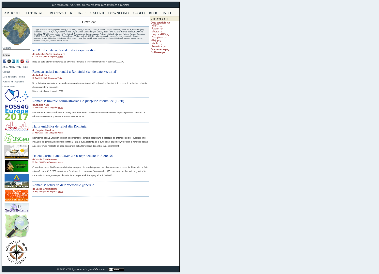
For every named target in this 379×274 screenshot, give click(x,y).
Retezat (132, 34)
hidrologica (61, 38)
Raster (155, 28)
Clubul (94, 29)
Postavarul (117, 34)
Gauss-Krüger (71, 32)
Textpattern (18, 81)
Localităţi (38, 34)
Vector (60, 57)
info (167, 12)
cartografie (114, 36)
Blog (154, 12)
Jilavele (124, 32)
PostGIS (108, 34)
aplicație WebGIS (88, 36)
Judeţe (130, 32)
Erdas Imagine (138, 29)
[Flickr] (27, 62)
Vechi (155, 43)
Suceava (52, 36)
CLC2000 (71, 29)
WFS (25, 66)
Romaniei (140, 34)
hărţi (69, 38)
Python (126, 34)
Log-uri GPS (159, 34)
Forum (22, 76)
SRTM (37, 36)
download (118, 12)
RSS (5, 66)
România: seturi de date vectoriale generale (63, 184)
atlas (97, 36)
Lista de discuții (10, 76)
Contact (6, 71)
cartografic (104, 36)
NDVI (63, 34)
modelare (101, 38)
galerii (97, 12)
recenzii (58, 12)
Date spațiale (158, 22)
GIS (50, 32)
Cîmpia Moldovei (113, 29)
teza (47, 40)
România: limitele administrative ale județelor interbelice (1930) (78, 100)
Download (89, 21)
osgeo (139, 12)
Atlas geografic (54, 29)
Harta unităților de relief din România (59, 126)
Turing (77, 36)
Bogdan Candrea (45, 129)
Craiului (101, 29)
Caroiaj (79, 29)
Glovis (99, 32)
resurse (78, 12)
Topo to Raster (67, 36)
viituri (65, 40)
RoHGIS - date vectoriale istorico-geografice (64, 50)
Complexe (157, 37)
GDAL (45, 32)
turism (53, 40)
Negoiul (70, 34)
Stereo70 (44, 36)
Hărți (111, 32)
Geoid (80, 32)
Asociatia (43, 29)
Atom (11, 66)
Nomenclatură (79, 34)
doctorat (37, 38)
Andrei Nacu (42, 75)
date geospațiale (125, 36)
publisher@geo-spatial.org (50, 53)
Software (156, 52)
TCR (58, 36)
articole (13, 12)
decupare (136, 36)
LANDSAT (138, 32)
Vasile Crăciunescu (46, 159)
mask (95, 38)
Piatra (102, 34)
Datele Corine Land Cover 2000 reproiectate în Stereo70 (72, 155)
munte (133, 38)
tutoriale (36, 12)
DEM (123, 29)
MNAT (45, 34)
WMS (18, 66)
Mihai (57, 34)
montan (127, 38)
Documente (158, 49)
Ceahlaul (86, 29)
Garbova (61, 32)
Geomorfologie (90, 32)
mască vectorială (85, 38)
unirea (59, 40)
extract (44, 38)
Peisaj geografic (92, 34)
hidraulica (52, 38)
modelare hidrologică (114, 38)
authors (103, 269)
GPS (55, 32)
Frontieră (37, 32)
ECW (129, 29)
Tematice (157, 46)
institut (75, 38)
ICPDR (117, 32)
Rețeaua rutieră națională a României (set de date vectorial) (74, 71)
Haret (105, 32)
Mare (51, 34)
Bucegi (63, 29)
